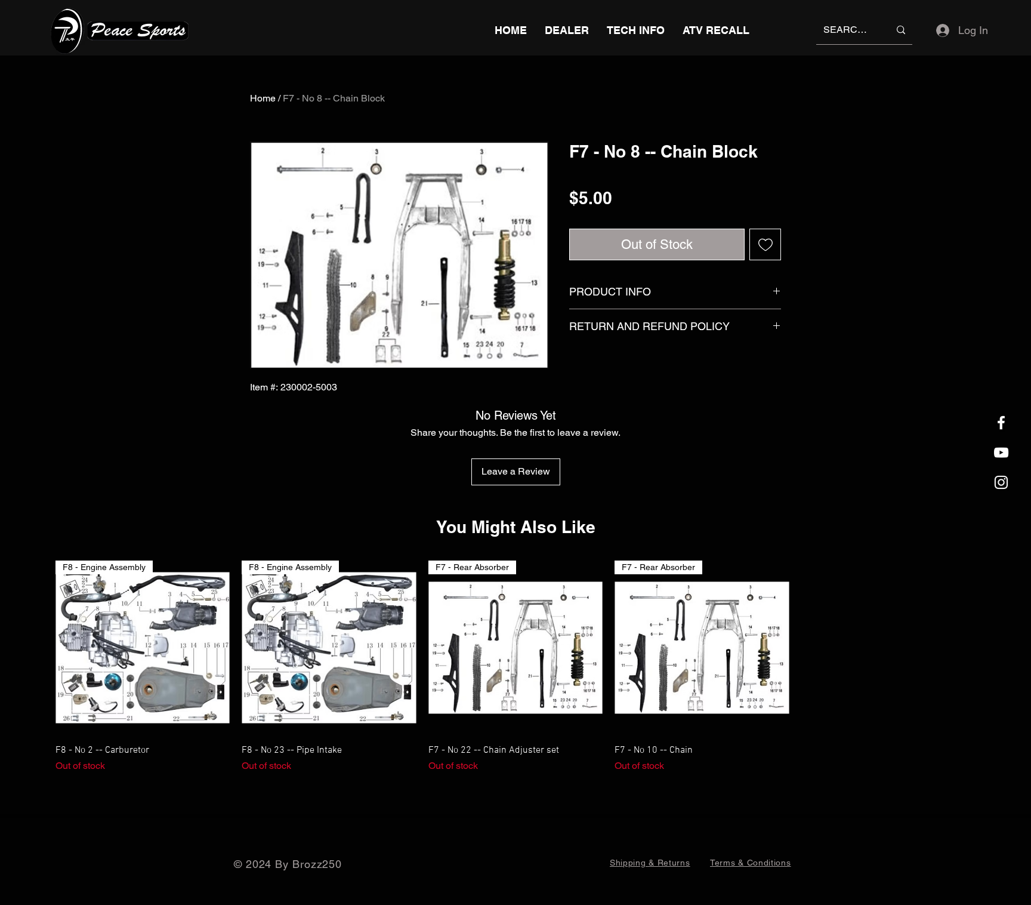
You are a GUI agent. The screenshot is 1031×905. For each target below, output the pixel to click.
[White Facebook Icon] (1001, 423)
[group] (515, 667)
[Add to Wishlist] (765, 244)
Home (263, 98)
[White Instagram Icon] (1001, 482)
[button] (636, 30)
